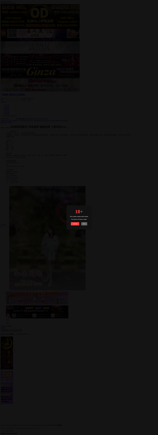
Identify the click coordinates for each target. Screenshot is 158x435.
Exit (84, 223)
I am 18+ (75, 223)
